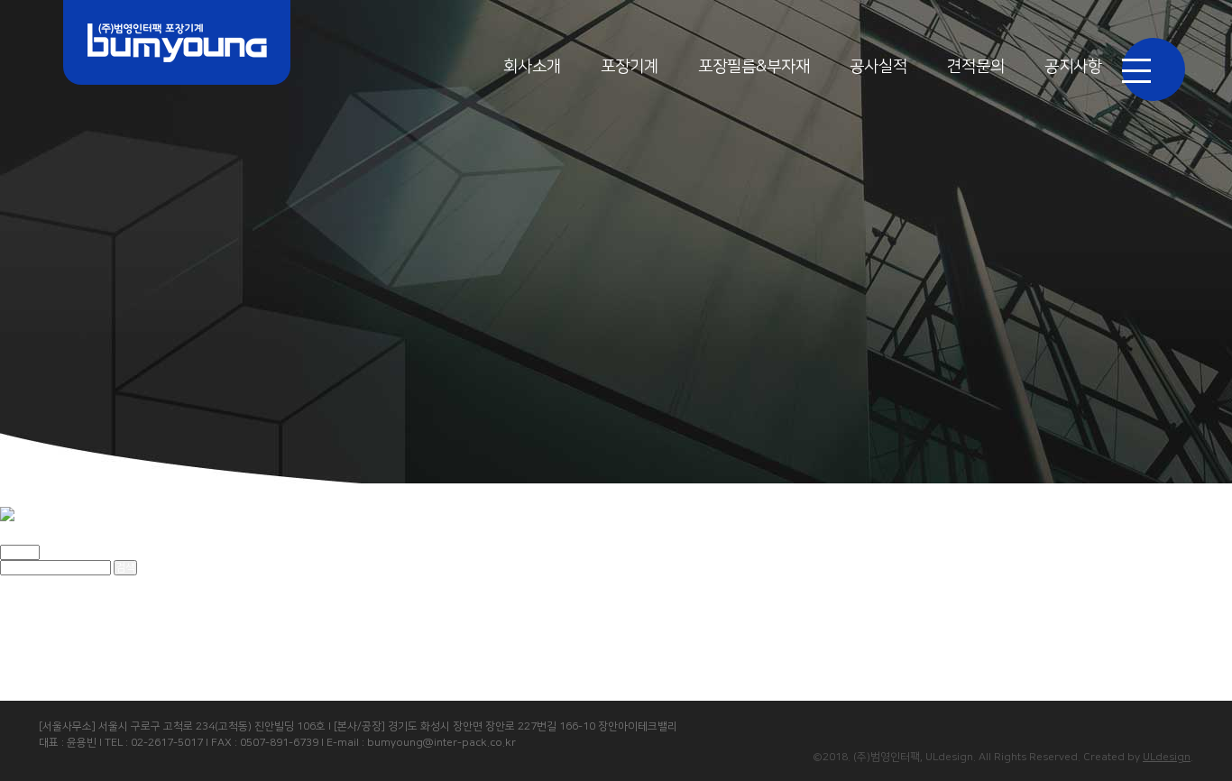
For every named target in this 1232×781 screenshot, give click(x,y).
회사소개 (532, 67)
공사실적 (878, 67)
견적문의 (976, 67)
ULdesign (1167, 757)
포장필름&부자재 (754, 67)
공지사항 (1073, 67)
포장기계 (629, 67)
